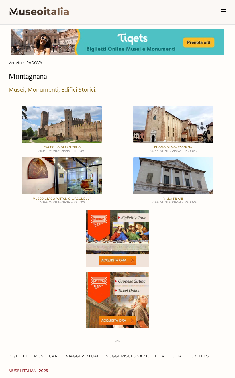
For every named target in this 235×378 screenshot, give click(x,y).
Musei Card (47, 356)
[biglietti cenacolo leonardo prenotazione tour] (117, 237)
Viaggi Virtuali (83, 356)
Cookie (177, 356)
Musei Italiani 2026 (28, 370)
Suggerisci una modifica (135, 356)
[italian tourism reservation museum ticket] (117, 42)
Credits (200, 356)
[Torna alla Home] (39, 11)
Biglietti (19, 356)
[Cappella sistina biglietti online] (117, 300)
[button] (223, 11)
